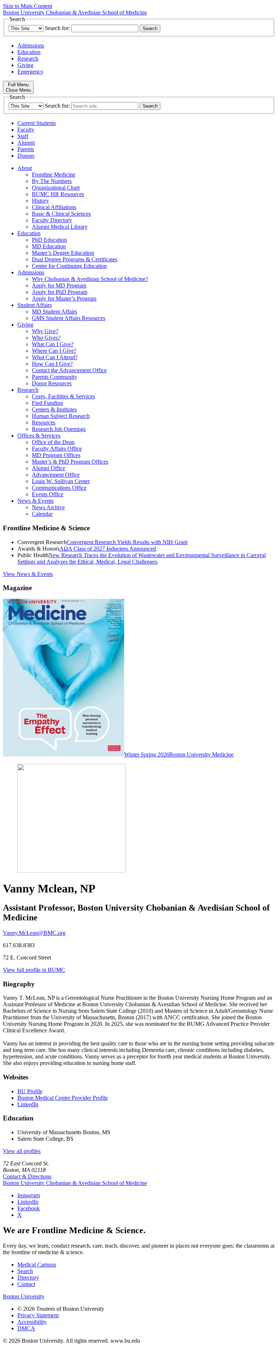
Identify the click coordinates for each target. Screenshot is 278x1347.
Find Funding (47, 403)
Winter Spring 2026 (146, 754)
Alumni (26, 143)
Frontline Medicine (53, 174)
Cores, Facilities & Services (63, 396)
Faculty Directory (52, 220)
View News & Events (28, 574)
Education (29, 52)
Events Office (47, 494)
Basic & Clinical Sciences (61, 214)
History (40, 201)
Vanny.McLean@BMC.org (34, 933)
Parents (25, 149)
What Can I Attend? (54, 357)
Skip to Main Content (27, 6)
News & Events (35, 501)
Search (25, 1271)
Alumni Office (48, 468)
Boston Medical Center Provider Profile (62, 1098)
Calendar (42, 514)
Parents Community (54, 377)
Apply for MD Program (59, 285)
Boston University (24, 1296)
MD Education (49, 246)
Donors (25, 156)
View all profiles (22, 1151)
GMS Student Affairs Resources (68, 318)
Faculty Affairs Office (57, 448)
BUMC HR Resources (58, 194)
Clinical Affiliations (54, 207)
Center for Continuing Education (69, 266)
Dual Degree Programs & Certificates (74, 259)
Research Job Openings (59, 429)
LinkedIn (27, 1104)
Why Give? (45, 331)
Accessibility (32, 1322)
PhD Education (49, 240)
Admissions (30, 45)
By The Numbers (52, 181)
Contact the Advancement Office (69, 370)
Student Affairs (34, 305)
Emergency (30, 72)
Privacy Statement (38, 1315)
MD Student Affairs (54, 311)
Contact (26, 1284)
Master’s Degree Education (63, 253)
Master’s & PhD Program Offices (70, 462)
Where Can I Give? (54, 351)
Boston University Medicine (201, 754)
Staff (22, 136)
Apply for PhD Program (59, 292)
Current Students (36, 123)
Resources (43, 422)
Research (27, 58)
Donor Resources (52, 383)
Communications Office (59, 488)
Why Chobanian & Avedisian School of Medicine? (90, 279)
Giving (25, 65)
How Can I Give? (52, 364)
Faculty (25, 130)
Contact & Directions (27, 1176)
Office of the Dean (53, 442)
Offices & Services (38, 435)
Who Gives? (46, 338)
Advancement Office (56, 475)
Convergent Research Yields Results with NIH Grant (127, 542)
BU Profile (29, 1091)
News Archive (48, 507)
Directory (28, 1278)
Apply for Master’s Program (64, 298)
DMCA (26, 1328)
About (24, 168)
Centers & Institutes (54, 409)
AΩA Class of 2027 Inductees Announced (107, 549)
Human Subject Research (61, 416)
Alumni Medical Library (60, 227)
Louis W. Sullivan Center (61, 481)
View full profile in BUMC (34, 970)
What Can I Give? (52, 344)
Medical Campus (36, 1264)
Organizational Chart (56, 188)
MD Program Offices (56, 455)
